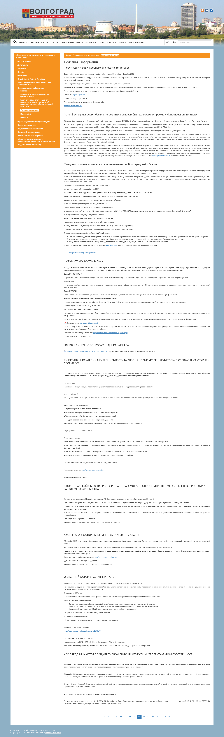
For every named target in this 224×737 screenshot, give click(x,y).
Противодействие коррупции (29, 132)
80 (116, 716)
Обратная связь (108, 42)
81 (121, 716)
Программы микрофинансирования (82, 253)
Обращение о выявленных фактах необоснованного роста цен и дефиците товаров (36, 140)
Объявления (22, 75)
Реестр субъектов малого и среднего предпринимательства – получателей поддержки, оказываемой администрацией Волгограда (36, 103)
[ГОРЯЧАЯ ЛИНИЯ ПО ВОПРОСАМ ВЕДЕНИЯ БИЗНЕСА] (85, 351)
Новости (21, 72)
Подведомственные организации (30, 128)
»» (169, 716)
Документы (67, 42)
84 (135, 716)
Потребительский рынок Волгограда (31, 79)
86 (144, 716)
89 (157, 716)
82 (125, 716)
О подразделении (24, 61)
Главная (68, 55)
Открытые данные (86, 42)
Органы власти (39, 42)
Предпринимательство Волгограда (31, 88)
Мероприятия (25, 114)
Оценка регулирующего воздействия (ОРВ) (34, 121)
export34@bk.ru (78, 95)
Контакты (23, 91)
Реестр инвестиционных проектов (30, 135)
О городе (24, 42)
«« (104, 716)
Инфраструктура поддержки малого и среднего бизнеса (34, 95)
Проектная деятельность (27, 125)
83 (130, 716)
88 (153, 716)
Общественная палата (131, 42)
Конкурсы (24, 117)
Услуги (54, 42)
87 (148, 716)
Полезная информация (29, 110)
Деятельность (23, 65)
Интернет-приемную (53, 733)
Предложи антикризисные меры (30, 145)
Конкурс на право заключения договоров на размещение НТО (34, 83)
